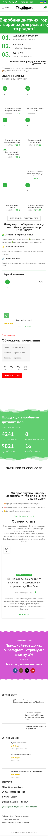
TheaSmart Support (22, 593)
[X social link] (6, 2)
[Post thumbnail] (6, 703)
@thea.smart (24, 659)
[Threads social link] (27, 670)
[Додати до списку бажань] (40, 282)
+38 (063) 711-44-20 (17, 792)
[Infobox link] (24, 38)
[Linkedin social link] (13, 2)
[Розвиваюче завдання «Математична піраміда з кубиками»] (35, 159)
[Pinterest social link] (9, 2)
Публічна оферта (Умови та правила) (15, 816)
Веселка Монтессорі (24, 320)
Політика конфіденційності (12, 819)
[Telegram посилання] (16, 2)
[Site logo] (24, 8)
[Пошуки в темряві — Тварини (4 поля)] (12, 149)
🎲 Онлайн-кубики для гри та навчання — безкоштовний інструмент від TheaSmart (24, 583)
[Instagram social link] (21, 670)
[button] (6, 315)
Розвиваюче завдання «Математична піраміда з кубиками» (35, 174)
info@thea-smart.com (13, 787)
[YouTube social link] (32, 670)
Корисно (20, 575)
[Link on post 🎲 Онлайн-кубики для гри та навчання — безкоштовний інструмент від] (24, 560)
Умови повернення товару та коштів (15, 823)
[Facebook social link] (3, 2)
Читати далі (24, 615)
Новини (28, 575)
